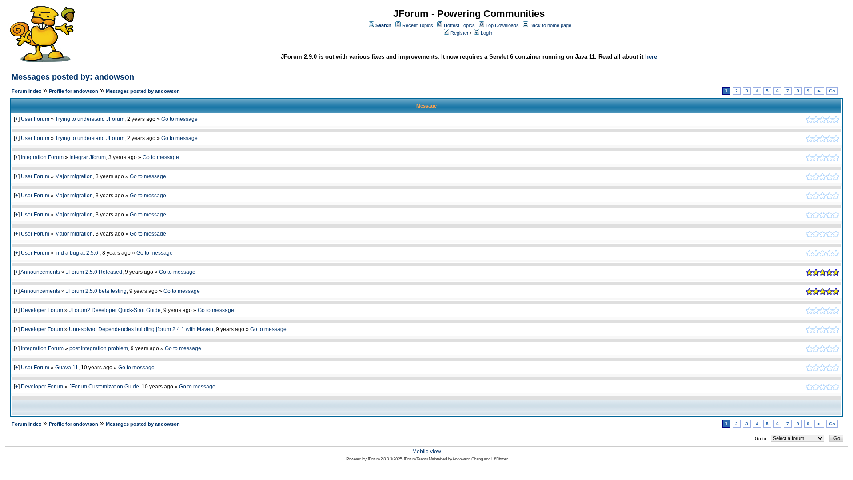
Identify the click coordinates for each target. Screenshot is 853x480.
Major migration (74, 176)
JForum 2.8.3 (378, 458)
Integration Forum (42, 157)
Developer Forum (42, 310)
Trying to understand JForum (89, 119)
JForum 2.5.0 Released (94, 272)
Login (486, 33)
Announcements (40, 272)
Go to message (179, 119)
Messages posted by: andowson (73, 76)
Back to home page (550, 25)
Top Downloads (502, 25)
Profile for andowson (73, 91)
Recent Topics (417, 25)
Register (459, 33)
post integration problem (98, 348)
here (651, 56)
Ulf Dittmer (499, 458)
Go (832, 90)
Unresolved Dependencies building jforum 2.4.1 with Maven (141, 329)
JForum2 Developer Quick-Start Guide (115, 310)
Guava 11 (66, 367)
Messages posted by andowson (143, 91)
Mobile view (426, 451)
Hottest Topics (459, 25)
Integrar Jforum (87, 157)
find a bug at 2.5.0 (77, 253)
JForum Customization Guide (104, 387)
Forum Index (26, 91)
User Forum (35, 119)
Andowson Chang (467, 458)
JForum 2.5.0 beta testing (96, 291)
